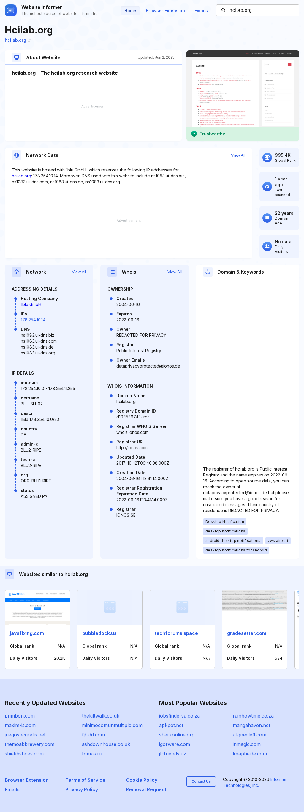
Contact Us (201, 781)
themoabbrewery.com (29, 744)
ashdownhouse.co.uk (106, 744)
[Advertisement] (93, 123)
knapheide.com (250, 754)
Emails (201, 10)
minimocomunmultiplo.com (112, 725)
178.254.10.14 (33, 319)
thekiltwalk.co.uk (100, 716)
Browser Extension (165, 10)
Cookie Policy (141, 780)
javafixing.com (27, 633)
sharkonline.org (176, 735)
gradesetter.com (246, 633)
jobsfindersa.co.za (179, 716)
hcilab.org (15, 40)
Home (130, 10)
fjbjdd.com (93, 735)
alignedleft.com (249, 735)
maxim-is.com (20, 725)
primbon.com (20, 716)
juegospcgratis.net (25, 735)
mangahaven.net (251, 725)
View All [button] (238, 155)
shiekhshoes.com (24, 754)
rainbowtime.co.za (253, 716)
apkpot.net (171, 725)
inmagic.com (247, 744)
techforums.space (176, 633)
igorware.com (174, 744)
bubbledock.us (99, 633)
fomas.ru (92, 754)
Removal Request (146, 789)
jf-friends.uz (172, 754)
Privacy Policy (81, 789)
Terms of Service (85, 780)
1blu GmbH (31, 304)
